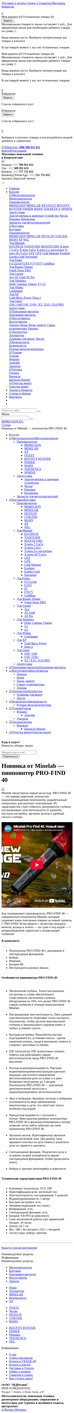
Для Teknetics (17, 280)
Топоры (33, 328)
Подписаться (10, 756)
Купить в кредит (20, 1364)
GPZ (32, 253)
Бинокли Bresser (19, 379)
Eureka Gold (16, 256)
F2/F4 (25, 263)
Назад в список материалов (19, 1247)
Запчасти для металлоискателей (29, 222)
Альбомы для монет (22, 338)
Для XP (14, 294)
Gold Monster (50, 253)
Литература (16, 335)
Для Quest (15, 301)
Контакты (15, 396)
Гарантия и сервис (21, 1375)
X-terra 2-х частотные (50, 249)
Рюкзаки (14, 219)
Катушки (15, 229)
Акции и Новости (20, 390)
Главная (14, 188)
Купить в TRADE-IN (22, 1361)
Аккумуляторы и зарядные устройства (34, 215)
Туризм (14, 355)
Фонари (14, 359)
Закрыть (8, 20)
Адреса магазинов (21, 1357)
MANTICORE (50, 246)
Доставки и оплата (14, 3)
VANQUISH (32, 246)
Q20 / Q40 (15, 304)
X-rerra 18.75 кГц (35, 554)
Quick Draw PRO (20, 270)
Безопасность (17, 345)
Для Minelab (17, 243)
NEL (26, 239)
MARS (38, 208)
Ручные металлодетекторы (26, 349)
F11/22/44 (15, 263)
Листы (40, 338)
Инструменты (18, 321)
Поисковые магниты (22, 314)
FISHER (28, 208)
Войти (6, 150)
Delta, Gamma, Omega (23, 284)
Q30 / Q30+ (30, 304)
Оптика (14, 373)
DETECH (47, 236)
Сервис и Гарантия (38, 3)
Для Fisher (15, 260)
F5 (31, 263)
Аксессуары (17, 212)
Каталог (14, 191)
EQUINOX (16, 246)
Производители (19, 202)
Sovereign (31, 256)
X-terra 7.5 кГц (33, 544)
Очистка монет (19, 386)
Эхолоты (14, 366)
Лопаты (14, 325)
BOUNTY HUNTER (37, 458)
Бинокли (14, 376)
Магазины (58, 3)
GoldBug (48, 263)
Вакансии (8, 6)
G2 (44, 284)
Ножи (24, 325)
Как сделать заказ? (21, 1378)
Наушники (28, 219)
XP (43, 205)
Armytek (14, 362)
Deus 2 (36, 297)
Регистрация (18, 150)
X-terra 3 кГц (27, 249)
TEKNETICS (51, 208)
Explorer (65, 253)
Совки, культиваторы (30, 684)
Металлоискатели (20, 198)
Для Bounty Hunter (21, 267)
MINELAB (34, 205)
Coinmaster (16, 290)
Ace (11, 277)
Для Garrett (16, 273)
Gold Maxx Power (20, 297)
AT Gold (20, 277)
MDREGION (17, 205)
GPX (38, 253)
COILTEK (61, 236)
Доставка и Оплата (21, 1368)
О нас (13, 1354)
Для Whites (16, 287)
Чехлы (64, 215)
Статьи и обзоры (20, 393)
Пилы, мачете (37, 325)
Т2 (39, 284)
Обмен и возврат (20, 1371)
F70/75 (38, 263)
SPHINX (66, 208)
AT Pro (30, 277)
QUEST (51, 205)
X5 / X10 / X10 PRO (51, 304)
